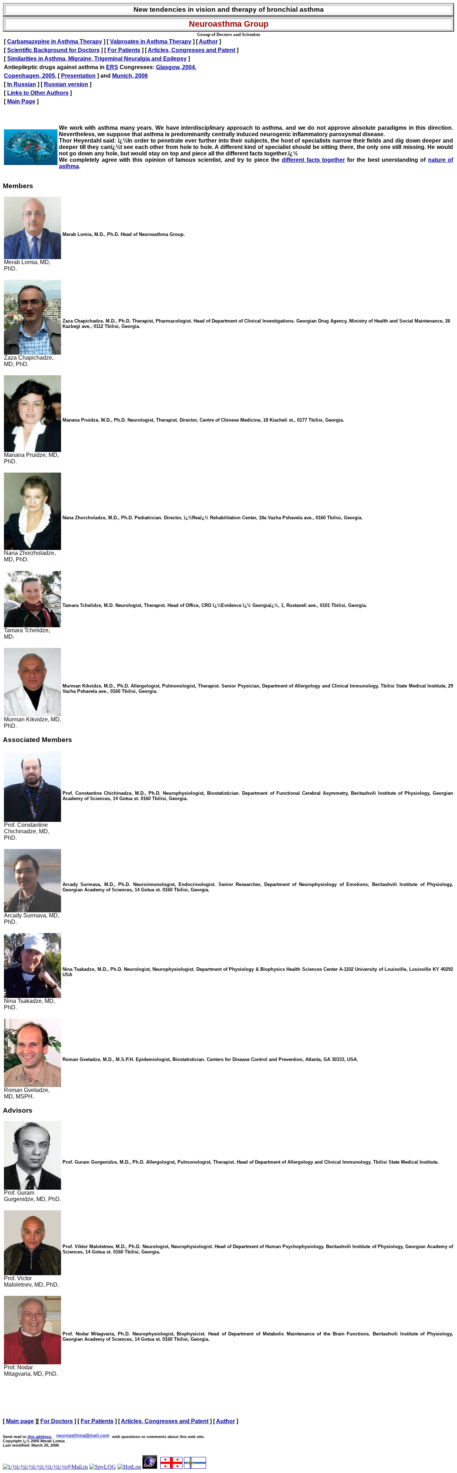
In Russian (21, 84)
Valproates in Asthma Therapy (150, 41)
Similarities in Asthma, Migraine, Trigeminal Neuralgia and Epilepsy (97, 59)
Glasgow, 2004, (176, 67)
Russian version (66, 84)
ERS (112, 67)
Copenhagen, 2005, (30, 76)
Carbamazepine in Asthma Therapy (54, 41)
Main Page (21, 101)
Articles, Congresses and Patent (191, 50)
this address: (39, 1437)
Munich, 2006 (130, 76)
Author (208, 41)
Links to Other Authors (38, 93)
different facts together (313, 160)
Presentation (78, 76)
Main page (20, 1421)
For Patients (123, 50)
